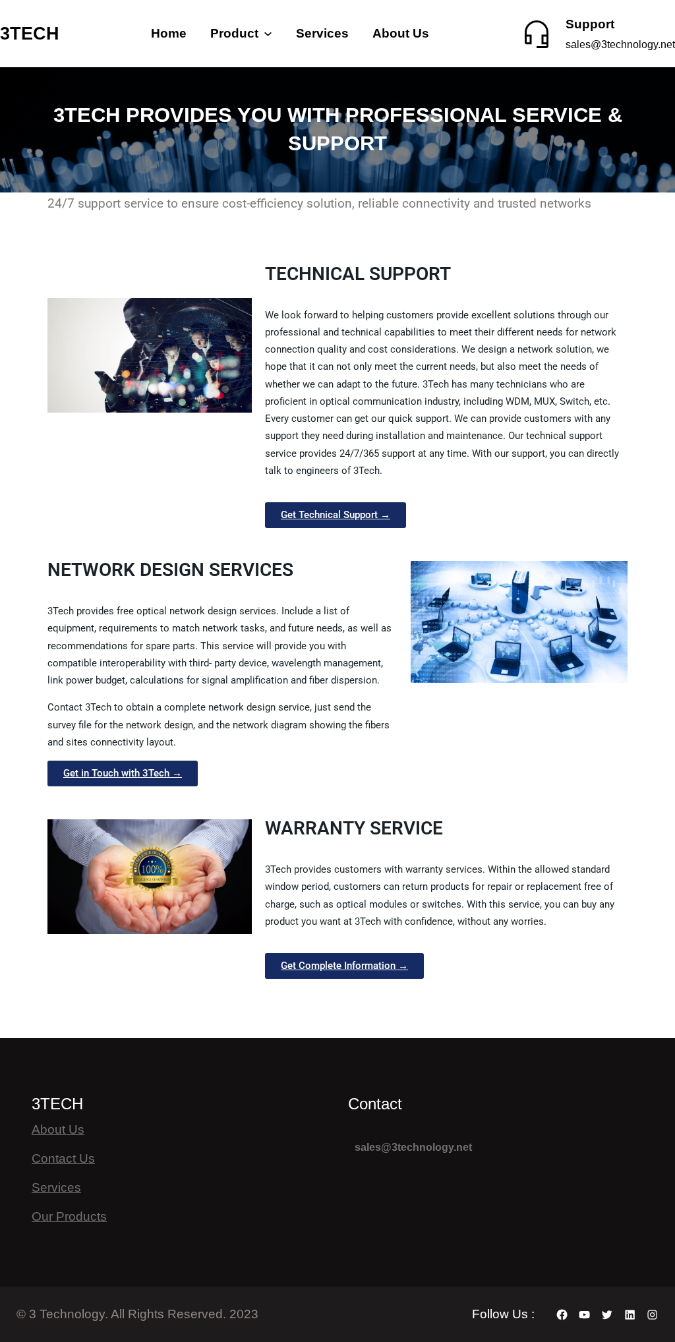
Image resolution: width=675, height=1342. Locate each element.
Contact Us (63, 1158)
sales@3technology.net (620, 44)
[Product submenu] (268, 33)
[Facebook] (562, 1314)
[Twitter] (607, 1314)
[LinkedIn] (630, 1314)
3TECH (29, 33)
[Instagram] (652, 1314)
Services (56, 1187)
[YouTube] (584, 1314)
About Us (58, 1129)
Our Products (69, 1216)
